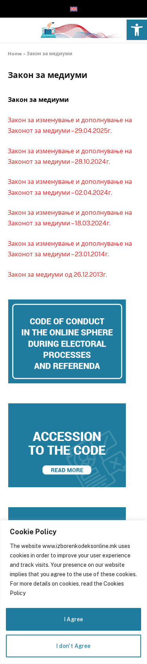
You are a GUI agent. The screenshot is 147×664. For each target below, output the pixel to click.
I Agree (73, 619)
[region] (73, 592)
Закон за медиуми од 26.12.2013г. (57, 274)
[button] (137, 30)
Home (15, 53)
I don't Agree (73, 646)
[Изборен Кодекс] (81, 30)
